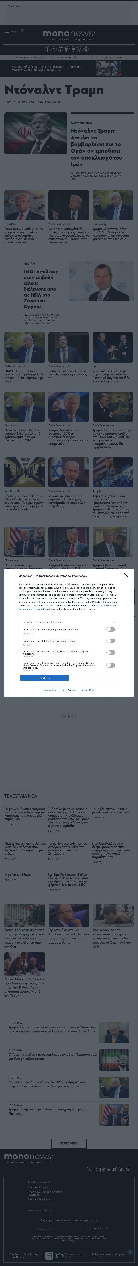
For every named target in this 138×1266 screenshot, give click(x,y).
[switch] (110, 629)
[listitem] (69, 622)
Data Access (69, 689)
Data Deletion (50, 689)
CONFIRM (45, 678)
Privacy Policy (88, 689)
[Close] (127, 576)
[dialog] (69, 633)
